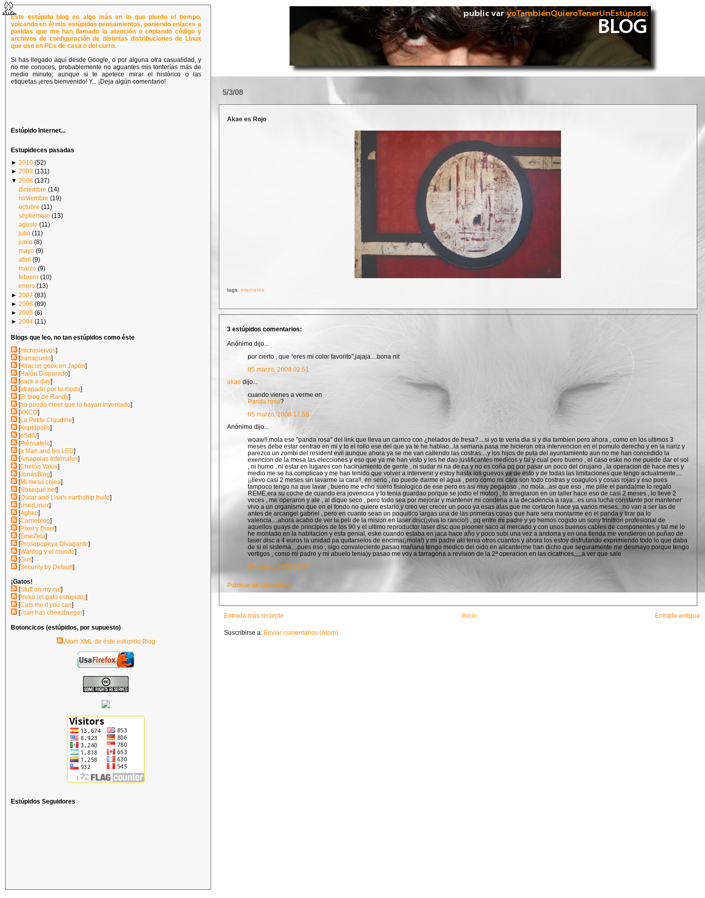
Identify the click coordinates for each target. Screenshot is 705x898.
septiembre (34, 215)
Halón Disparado (44, 373)
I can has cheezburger (51, 612)
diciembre (32, 189)
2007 (26, 295)
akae (234, 381)
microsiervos (38, 350)
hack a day (35, 381)
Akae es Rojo (246, 119)
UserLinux (34, 505)
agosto (28, 224)
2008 (26, 180)
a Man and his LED (47, 451)
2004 (26, 321)
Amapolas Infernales (49, 458)
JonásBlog (35, 474)
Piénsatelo (35, 443)
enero (27, 286)
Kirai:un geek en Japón (52, 366)
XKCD (29, 412)
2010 (26, 162)
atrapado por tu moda (50, 389)
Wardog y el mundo (47, 551)
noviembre (34, 198)
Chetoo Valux (39, 466)
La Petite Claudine (46, 420)
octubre (29, 207)
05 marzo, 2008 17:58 (278, 414)
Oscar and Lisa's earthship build (65, 497)
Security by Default (46, 567)
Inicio (469, 615)
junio (26, 242)
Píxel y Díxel (37, 528)
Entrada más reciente (254, 615)
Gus (25, 559)
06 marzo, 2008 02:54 (278, 566)
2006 (26, 304)
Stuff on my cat (40, 589)
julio (24, 233)
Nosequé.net (38, 489)
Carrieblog (35, 520)
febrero (29, 277)
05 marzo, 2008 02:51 (278, 369)
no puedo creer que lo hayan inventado (75, 404)
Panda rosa (264, 401)
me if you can (46, 604)
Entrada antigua (677, 615)
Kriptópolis (35, 427)
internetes (252, 290)
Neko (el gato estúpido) (53, 597)
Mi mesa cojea (40, 482)
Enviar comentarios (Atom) (301, 632)
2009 (26, 171)
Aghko (29, 513)
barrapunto (35, 358)
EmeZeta (32, 536)
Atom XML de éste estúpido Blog (109, 641)
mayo (26, 250)
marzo (27, 268)
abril (25, 259)
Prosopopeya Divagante (54, 544)
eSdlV (28, 435)
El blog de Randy (44, 396)
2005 (26, 312)
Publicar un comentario (259, 585)
